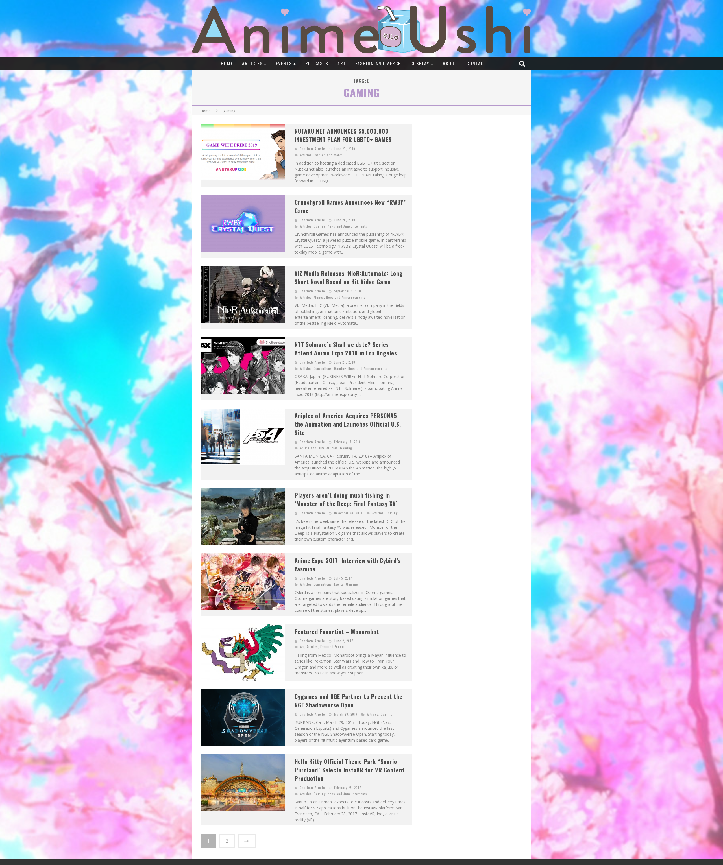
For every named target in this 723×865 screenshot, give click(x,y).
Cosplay (420, 63)
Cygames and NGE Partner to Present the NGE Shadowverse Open (348, 700)
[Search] (523, 63)
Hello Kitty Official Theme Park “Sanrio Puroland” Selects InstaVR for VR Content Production (350, 770)
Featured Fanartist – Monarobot (337, 631)
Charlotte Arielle (312, 149)
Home (227, 63)
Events (284, 63)
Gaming (320, 226)
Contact (477, 63)
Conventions (323, 368)
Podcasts (316, 63)
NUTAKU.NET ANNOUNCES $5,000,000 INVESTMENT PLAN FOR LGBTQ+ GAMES (343, 135)
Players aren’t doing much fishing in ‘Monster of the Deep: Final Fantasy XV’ (346, 499)
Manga (319, 297)
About (450, 63)
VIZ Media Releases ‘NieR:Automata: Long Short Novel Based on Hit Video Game (349, 277)
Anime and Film (312, 448)
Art (341, 63)
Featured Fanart (332, 647)
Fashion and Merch (378, 63)
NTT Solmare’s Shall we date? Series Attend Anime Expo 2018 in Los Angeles (346, 348)
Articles (252, 63)
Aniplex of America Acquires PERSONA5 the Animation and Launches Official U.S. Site (348, 424)
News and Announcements (347, 226)
